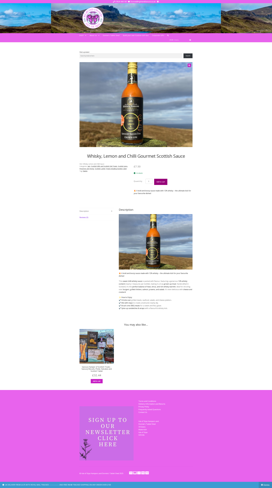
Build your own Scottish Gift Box (136, 35)
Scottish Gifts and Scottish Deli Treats (104, 166)
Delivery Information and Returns (151, 404)
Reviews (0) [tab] (83, 217)
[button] (189, 65)
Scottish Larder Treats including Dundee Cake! (111, 169)
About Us (93, 35)
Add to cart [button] (97, 381)
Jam (89, 166)
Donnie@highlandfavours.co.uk (142, 1)
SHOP (81, 35)
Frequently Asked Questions (149, 409)
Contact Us (142, 412)
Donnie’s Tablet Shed (111, 35)
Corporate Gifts (158, 35)
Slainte (85, 171)
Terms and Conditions (147, 401)
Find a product (84, 52)
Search (188, 56)
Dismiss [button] (266, 485)
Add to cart (161, 182)
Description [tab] (84, 211)
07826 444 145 (121, 1)
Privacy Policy (143, 407)
